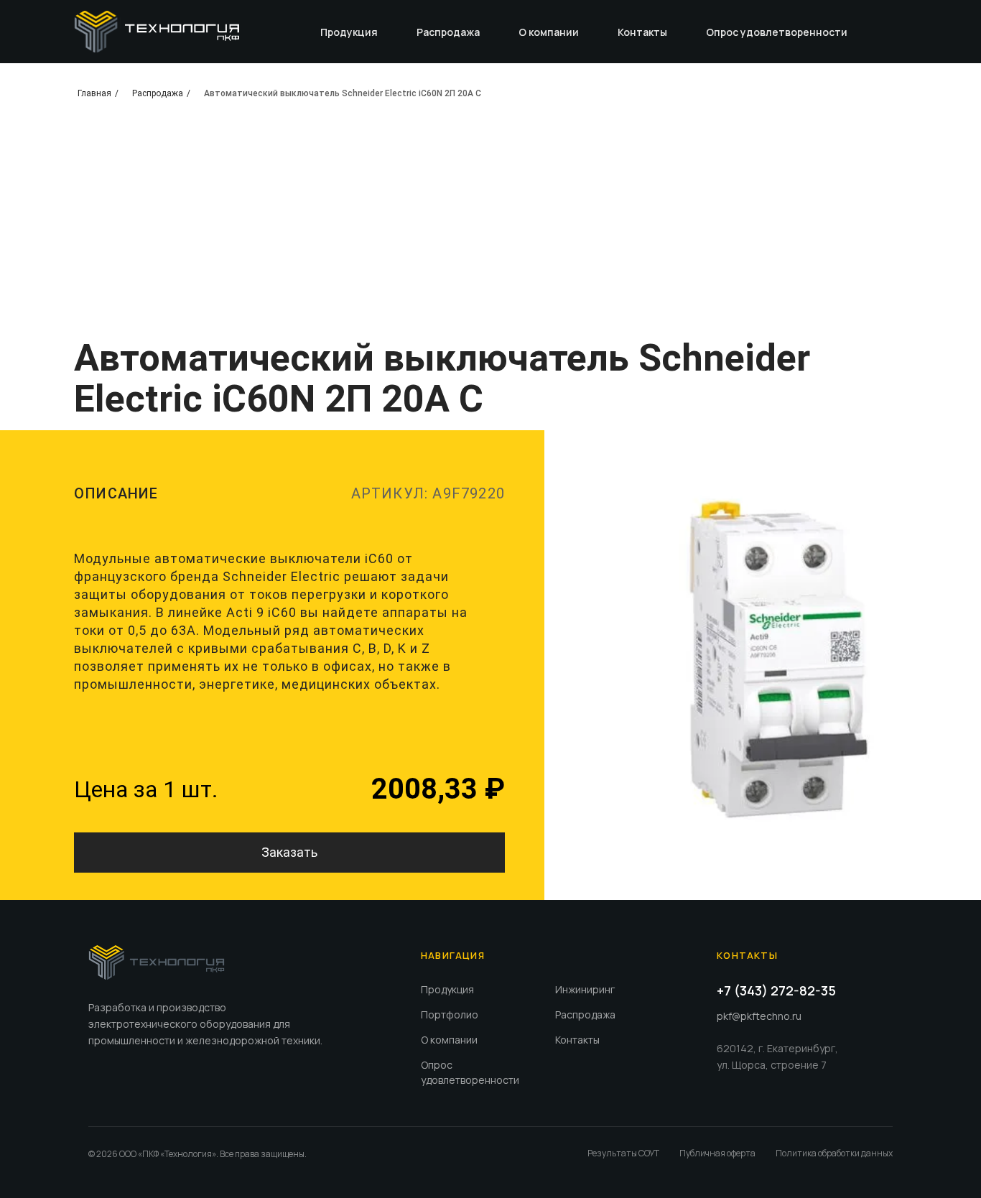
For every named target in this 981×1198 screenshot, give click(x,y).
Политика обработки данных (834, 1153)
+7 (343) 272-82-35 (776, 990)
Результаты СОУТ (623, 1153)
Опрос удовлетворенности (776, 32)
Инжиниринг (585, 989)
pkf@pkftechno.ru (759, 1016)
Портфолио (449, 1014)
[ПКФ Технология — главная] (156, 962)
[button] (289, 852)
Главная (94, 93)
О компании (549, 32)
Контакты (642, 32)
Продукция (349, 32)
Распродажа (448, 32)
